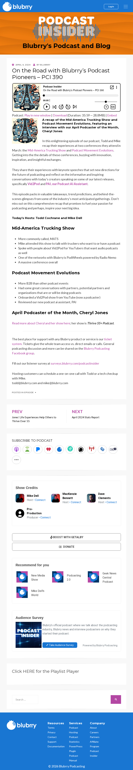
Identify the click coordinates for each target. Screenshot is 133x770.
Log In (111, 6)
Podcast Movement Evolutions (92, 150)
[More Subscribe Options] (16, 460)
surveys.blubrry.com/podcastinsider (75, 363)
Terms (51, 727)
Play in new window (37, 115)
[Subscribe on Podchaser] (80, 449)
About (93, 727)
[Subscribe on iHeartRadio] (48, 449)
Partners (94, 737)
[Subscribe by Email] (102, 449)
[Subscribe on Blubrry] (59, 449)
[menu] (125, 6)
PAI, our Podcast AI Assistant (67, 184)
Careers (94, 732)
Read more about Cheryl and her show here (41, 323)
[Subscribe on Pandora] (37, 449)
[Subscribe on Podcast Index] (91, 449)
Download (60, 115)
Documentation (56, 746)
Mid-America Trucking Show (47, 150)
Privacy (51, 732)
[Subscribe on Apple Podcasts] (16, 449)
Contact (52, 737)
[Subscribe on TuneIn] (113, 449)
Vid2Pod (34, 184)
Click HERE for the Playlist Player (45, 671)
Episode (29, 392)
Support (52, 741)
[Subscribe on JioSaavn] (70, 449)
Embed (112, 115)
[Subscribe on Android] (27, 449)
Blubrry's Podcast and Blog (66, 46)
